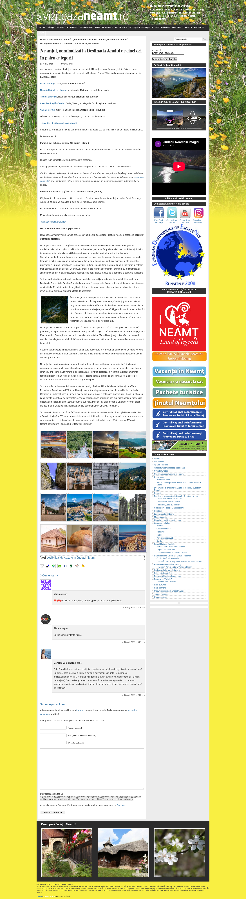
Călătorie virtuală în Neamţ (179, 198)
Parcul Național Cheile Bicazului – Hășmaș (172, 556)
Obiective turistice (97, 39)
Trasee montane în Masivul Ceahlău (172, 553)
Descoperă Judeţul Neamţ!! (58, 824)
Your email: (156, 50)
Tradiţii (187, 27)
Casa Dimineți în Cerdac (52, 103)
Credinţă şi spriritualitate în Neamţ (169, 474)
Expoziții (157, 493)
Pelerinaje (121, 27)
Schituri (159, 541)
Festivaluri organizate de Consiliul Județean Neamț (176, 496)
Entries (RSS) (49, 896)
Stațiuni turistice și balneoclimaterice (169, 591)
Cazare (60, 27)
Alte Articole (159, 462)
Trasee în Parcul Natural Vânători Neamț (174, 567)
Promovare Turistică (117, 39)
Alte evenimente (163, 479)
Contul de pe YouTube (185, 221)
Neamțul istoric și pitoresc (53, 90)
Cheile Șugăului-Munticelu (167, 558)
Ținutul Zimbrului (48, 97)
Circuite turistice (161, 471)
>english (197, 22)
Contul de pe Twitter (171, 221)
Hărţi (51, 27)
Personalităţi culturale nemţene (167, 576)
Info (41, 33)
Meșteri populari (161, 517)
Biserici (159, 526)
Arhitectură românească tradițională (169, 468)
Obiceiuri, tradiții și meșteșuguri (167, 520)
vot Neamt (93, 43)
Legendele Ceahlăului (165, 550)
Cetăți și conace (163, 529)
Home (42, 27)
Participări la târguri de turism (167, 570)
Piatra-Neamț (47, 83)
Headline (158, 511)
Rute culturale (104, 27)
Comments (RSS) (63, 896)
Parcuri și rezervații (164, 538)
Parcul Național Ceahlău (164, 544)
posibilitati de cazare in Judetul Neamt (71, 557)
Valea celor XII (47, 110)
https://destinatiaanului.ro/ (53, 222)
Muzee (159, 535)
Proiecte (199, 27)
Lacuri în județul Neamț (164, 514)
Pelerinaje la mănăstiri (163, 573)
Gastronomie (162, 27)
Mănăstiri (160, 532)
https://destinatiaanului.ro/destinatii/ (59, 123)
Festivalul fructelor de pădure (169, 499)
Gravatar (121, 805)
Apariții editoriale (161, 465)
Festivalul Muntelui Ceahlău (168, 502)
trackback (81, 710)
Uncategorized (160, 597)
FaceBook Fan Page (158, 221)
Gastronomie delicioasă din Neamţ (169, 508)
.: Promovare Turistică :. (61, 39)
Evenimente (86, 27)
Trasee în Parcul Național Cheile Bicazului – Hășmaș (179, 561)
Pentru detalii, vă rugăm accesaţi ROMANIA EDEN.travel (179, 290)
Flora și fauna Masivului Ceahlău (170, 546)
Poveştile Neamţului (141, 27)
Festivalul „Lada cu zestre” (168, 505)
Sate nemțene (160, 588)
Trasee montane (161, 594)
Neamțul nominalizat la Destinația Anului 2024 (63, 43)
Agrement (72, 27)
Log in (39, 896)
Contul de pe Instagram (198, 221)
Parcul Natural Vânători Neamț (167, 564)
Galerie (176, 27)
